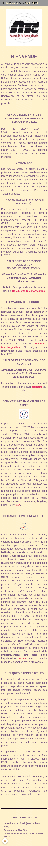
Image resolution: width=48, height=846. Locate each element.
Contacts (37, 386)
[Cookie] (5, 841)
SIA (18, 505)
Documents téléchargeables (28, 291)
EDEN (22, 658)
